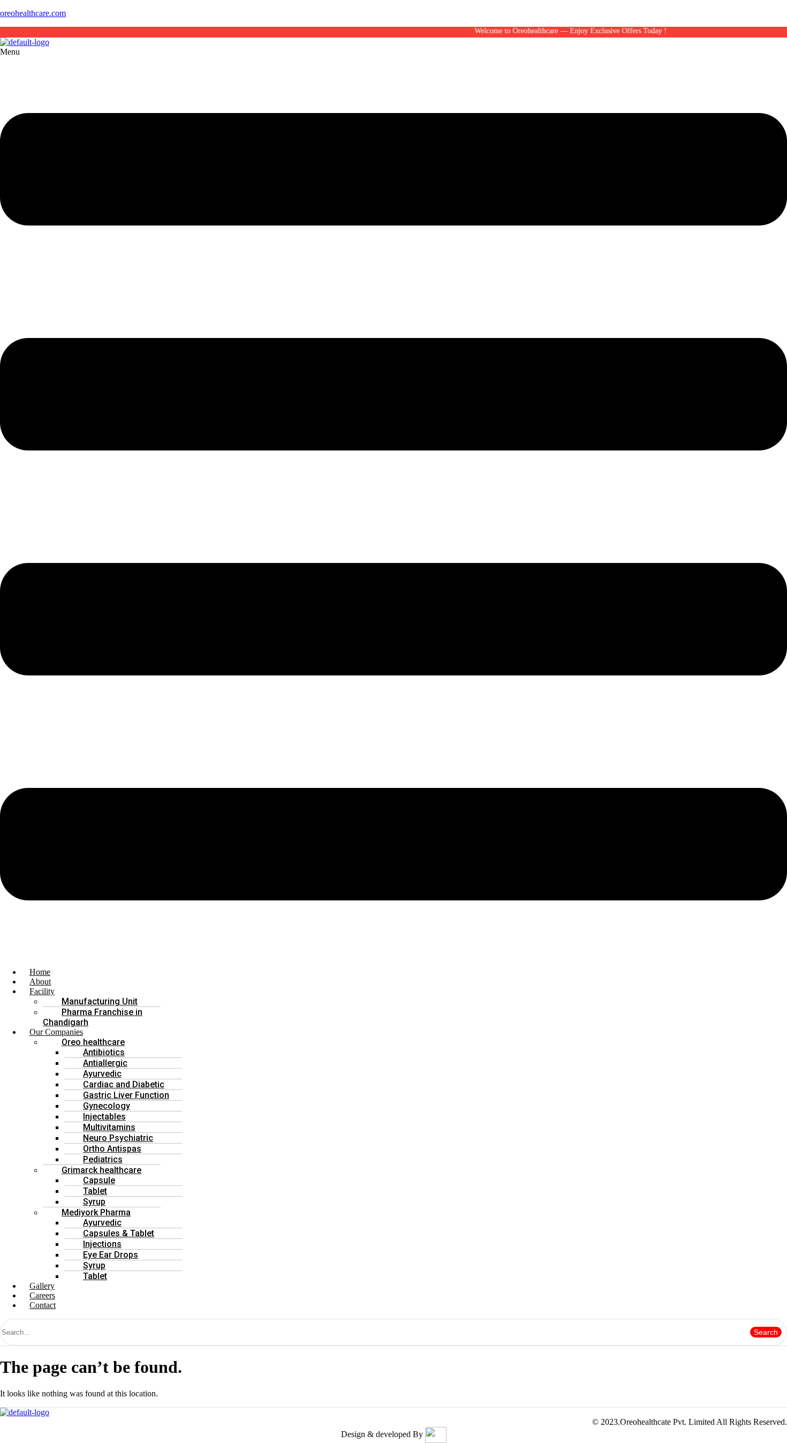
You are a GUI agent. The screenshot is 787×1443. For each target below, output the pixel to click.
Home (39, 971)
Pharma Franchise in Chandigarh (92, 1017)
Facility (42, 991)
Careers (42, 1295)
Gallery (42, 1285)
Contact (42, 1305)
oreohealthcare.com (33, 13)
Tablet (95, 1276)
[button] (393, 503)
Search (766, 1332)
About (40, 981)
